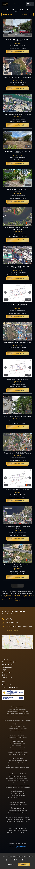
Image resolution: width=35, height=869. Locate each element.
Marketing (26, 860)
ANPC (3, 682)
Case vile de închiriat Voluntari (17, 795)
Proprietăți (5, 659)
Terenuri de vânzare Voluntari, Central (17, 754)
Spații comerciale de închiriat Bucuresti (17, 810)
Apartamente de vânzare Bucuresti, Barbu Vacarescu (18, 720)
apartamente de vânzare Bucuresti (15, 595)
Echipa (4, 670)
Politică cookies (6, 684)
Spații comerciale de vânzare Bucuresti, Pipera (17, 767)
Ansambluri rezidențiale (9, 662)
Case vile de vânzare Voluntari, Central (17, 737)
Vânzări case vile (17, 724)
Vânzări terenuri (17, 741)
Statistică (18, 860)
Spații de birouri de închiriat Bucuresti (17, 812)
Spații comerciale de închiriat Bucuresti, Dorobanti (17, 819)
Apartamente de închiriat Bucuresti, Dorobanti (17, 785)
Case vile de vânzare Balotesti (17, 730)
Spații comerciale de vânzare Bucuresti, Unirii (17, 765)
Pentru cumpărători (7, 664)
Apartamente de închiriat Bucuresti (17, 776)
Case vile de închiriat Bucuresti (17, 793)
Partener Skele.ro (7, 677)
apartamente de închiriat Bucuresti (22, 597)
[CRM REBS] (21, 846)
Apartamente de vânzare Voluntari (17, 718)
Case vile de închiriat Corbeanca (17, 802)
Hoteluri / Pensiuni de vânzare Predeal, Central (17, 832)
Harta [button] (28, 34)
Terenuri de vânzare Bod (18, 750)
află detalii (20, 856)
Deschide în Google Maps (12, 630)
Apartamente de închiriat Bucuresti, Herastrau (17, 778)
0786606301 (9, 619)
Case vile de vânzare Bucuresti (17, 726)
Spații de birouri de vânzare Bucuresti (17, 762)
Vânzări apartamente (17, 707)
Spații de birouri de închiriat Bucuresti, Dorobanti (17, 817)
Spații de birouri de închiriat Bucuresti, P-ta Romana (17, 815)
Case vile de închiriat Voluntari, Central (17, 804)
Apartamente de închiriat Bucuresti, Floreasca (17, 783)
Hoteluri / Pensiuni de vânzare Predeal (17, 830)
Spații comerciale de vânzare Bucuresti (17, 760)
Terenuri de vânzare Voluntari (17, 748)
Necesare (10, 860)
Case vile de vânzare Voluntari (17, 735)
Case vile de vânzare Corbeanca (17, 733)
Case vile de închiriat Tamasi (17, 800)
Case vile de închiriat (17, 791)
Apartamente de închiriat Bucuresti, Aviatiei (17, 780)
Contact (4, 675)
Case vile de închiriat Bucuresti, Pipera (17, 797)
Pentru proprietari (7, 667)
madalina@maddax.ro (12, 622)
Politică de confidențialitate (10, 687)
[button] (32, 14)
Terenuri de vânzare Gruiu (17, 745)
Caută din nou (8, 14)
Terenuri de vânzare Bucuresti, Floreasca (18, 752)
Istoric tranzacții (6, 672)
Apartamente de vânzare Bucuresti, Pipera (17, 711)
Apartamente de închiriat (17, 774)
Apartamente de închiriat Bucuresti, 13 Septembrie (17, 787)
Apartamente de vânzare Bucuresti (17, 709)
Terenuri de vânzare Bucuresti (17, 743)
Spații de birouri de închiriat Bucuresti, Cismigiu (17, 821)
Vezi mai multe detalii (17, 51)
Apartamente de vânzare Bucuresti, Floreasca (17, 713)
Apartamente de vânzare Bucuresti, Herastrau (17, 715)
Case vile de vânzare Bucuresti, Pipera (17, 728)
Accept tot (23, 864)
